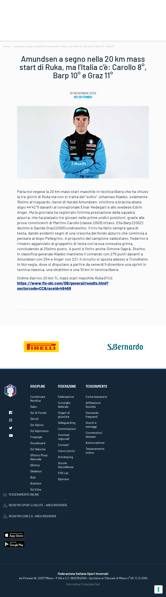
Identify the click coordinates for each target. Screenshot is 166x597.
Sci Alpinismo (39, 431)
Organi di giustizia (64, 414)
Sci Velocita (37, 449)
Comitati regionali (64, 436)
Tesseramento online (95, 450)
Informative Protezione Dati (83, 584)
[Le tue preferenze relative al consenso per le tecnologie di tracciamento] (158, 589)
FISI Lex (63, 473)
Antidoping (65, 457)
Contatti (63, 445)
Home (6, 46)
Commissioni (67, 429)
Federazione (66, 396)
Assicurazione (95, 442)
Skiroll (34, 419)
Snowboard (37, 443)
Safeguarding (66, 422)
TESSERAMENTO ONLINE (23, 494)
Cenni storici (66, 451)
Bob (33, 477)
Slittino (35, 465)
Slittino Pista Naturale (38, 457)
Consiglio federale (64, 404)
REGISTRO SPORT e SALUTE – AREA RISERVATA (38, 505)
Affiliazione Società (93, 404)
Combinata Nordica (37, 398)
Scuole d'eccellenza (65, 465)
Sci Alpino (37, 425)
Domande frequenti (92, 414)
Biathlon (36, 483)
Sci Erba (35, 489)
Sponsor (63, 479)
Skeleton (36, 471)
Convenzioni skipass (94, 434)
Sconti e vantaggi (91, 424)
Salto (33, 406)
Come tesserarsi (96, 396)
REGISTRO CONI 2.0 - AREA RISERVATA (32, 516)
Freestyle (36, 437)
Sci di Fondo (83, 97)
